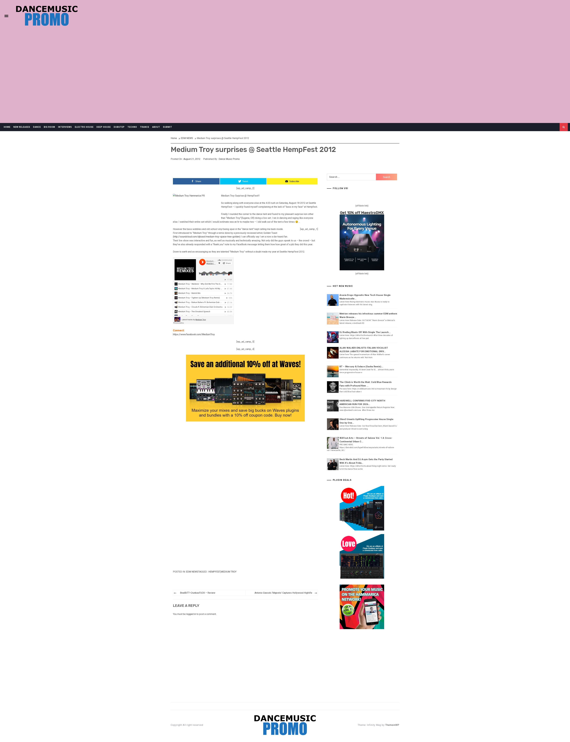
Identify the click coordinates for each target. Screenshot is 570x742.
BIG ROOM (49, 127)
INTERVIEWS (65, 127)
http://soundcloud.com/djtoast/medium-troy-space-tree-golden (207, 236)
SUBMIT (167, 127)
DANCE (37, 127)
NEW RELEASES (21, 127)
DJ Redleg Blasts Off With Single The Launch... (365, 332)
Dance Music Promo (229, 159)
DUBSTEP (119, 127)
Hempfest (214, 571)
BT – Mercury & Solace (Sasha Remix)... (361, 366)
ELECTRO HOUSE (84, 127)
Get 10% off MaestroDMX (362, 213)
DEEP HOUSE (103, 127)
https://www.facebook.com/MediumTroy (194, 334)
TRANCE (144, 127)
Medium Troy (228, 571)
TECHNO (132, 127)
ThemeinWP (392, 725)
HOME (7, 127)
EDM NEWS (192, 571)
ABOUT (156, 127)
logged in (191, 614)
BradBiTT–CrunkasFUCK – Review (197, 592)
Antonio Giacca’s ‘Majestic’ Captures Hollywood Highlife (283, 592)
